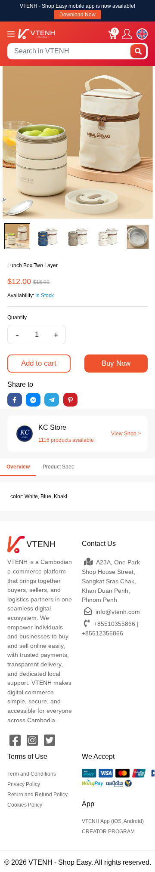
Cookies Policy (24, 805)
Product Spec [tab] (58, 467)
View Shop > (126, 434)
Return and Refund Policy (37, 795)
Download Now (77, 15)
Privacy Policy (23, 784)
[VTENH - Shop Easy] (36, 33)
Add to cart (38, 363)
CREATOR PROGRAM (108, 832)
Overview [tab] (18, 467)
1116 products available (66, 440)
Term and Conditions (31, 774)
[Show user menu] (127, 34)
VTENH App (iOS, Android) (113, 821)
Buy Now (116, 363)
